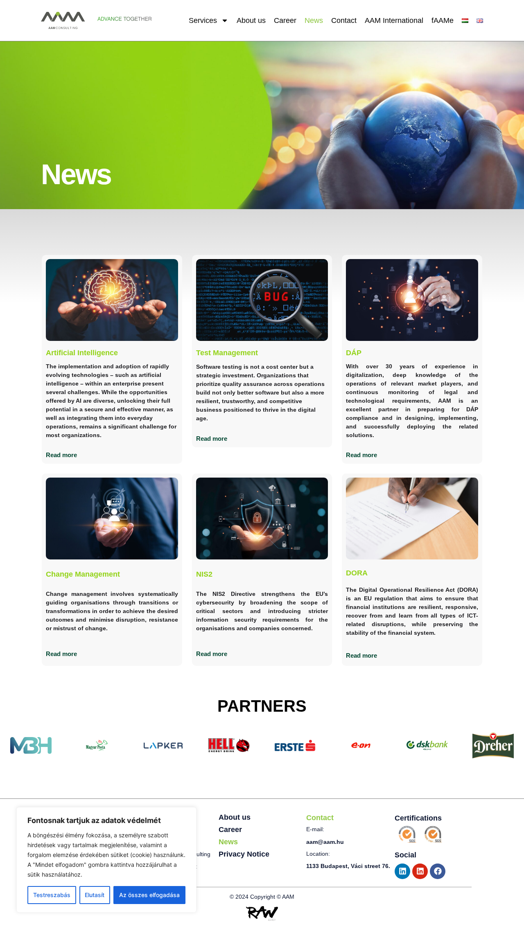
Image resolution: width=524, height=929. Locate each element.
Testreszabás (51, 894)
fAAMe (442, 20)
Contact (344, 20)
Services (203, 20)
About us (251, 20)
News (314, 20)
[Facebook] (437, 871)
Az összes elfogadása (149, 894)
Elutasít (94, 894)
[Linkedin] (402, 871)
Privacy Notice (244, 854)
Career (285, 20)
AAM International (394, 20)
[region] (106, 860)
